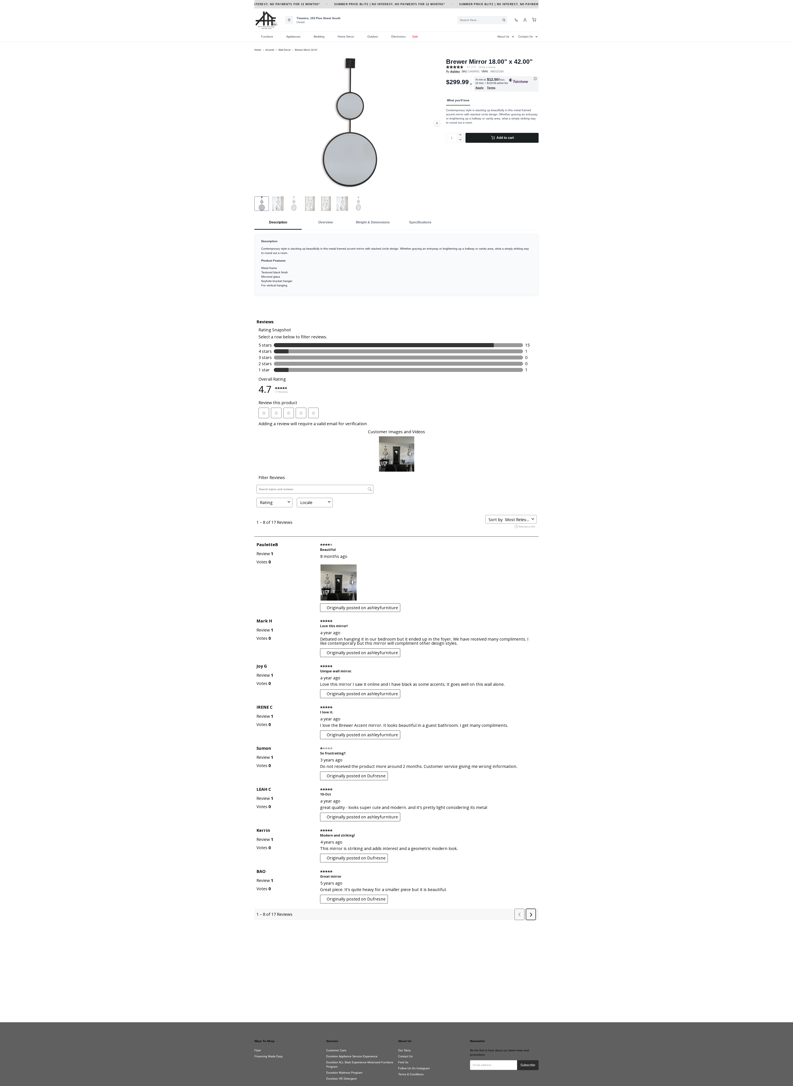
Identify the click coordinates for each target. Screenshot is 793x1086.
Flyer (257, 1050)
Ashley (455, 71)
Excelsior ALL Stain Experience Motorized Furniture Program (359, 1064)
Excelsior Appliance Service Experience (352, 1056)
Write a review (487, 67)
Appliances (293, 36)
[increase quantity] (460, 135)
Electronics (398, 36)
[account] (525, 20)
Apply (479, 87)
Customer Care (336, 1050)
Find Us (403, 1062)
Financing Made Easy (268, 1056)
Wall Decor (284, 49)
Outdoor (372, 36)
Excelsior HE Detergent (341, 1078)
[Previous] (260, 123)
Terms (491, 87)
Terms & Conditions (411, 1074)
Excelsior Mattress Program (344, 1072)
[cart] (534, 20)
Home (257, 49)
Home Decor (346, 36)
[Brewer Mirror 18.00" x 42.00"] (348, 123)
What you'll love (458, 100)
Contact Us (405, 1056)
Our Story (404, 1050)
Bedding (319, 36)
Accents (269, 49)
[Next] (437, 123)
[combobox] (482, 20)
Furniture (267, 36)
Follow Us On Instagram (414, 1068)
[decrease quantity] (460, 140)
